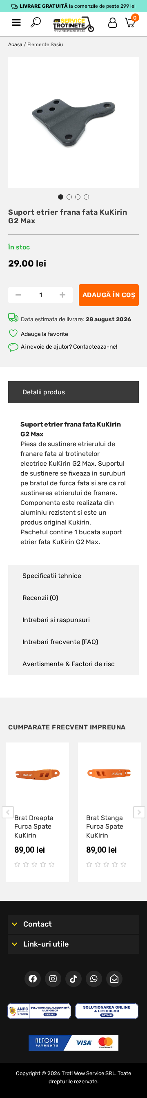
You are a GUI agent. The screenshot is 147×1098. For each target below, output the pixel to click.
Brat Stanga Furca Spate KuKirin (104, 826)
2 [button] (69, 197)
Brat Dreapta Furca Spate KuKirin (33, 826)
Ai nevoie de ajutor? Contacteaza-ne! (69, 346)
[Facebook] (32, 979)
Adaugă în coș (109, 295)
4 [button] (86, 197)
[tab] (73, 392)
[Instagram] (53, 979)
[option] (73, 122)
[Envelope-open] (114, 979)
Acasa (15, 44)
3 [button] (77, 197)
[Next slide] (139, 812)
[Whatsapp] (94, 979)
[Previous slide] (8, 812)
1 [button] (60, 197)
